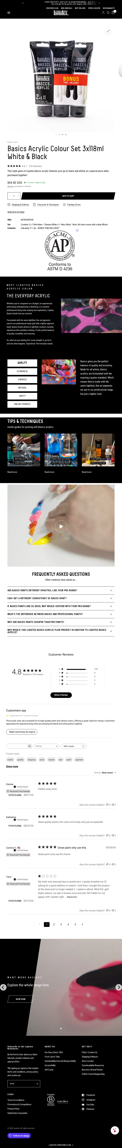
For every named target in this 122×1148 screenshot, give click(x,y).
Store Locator (88, 1061)
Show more (12, 766)
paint (69, 759)
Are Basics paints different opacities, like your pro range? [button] (42, 590)
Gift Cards (49, 1069)
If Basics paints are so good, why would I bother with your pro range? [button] (49, 606)
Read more (72, 897)
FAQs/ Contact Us (89, 1052)
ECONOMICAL (22, 371)
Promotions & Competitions (19, 1104)
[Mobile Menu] (9, 12)
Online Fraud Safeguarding (93, 1074)
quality (20, 759)
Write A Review (61, 695)
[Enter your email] (37, 1083)
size (60, 759)
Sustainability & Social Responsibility (60, 1061)
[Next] (99, 3)
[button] (61, 1145)
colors (10, 759)
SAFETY (22, 396)
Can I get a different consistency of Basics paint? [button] (37, 598)
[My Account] (103, 12)
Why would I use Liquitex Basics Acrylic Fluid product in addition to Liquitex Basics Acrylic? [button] (56, 631)
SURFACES (22, 380)
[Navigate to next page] (82, 924)
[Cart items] (113, 12)
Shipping (10, 186)
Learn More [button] (62, 1101)
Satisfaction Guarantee (17, 1113)
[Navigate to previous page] (39, 924)
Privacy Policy (13, 1108)
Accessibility (50, 1065)
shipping (32, 759)
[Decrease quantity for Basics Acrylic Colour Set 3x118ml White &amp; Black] (10, 195)
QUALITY (22, 363)
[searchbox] (16, 746)
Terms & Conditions (15, 1100)
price (42, 759)
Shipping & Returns (90, 1056)
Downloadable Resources (93, 1065)
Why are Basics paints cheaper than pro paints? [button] (35, 622)
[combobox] (47, 746)
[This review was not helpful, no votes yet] (113, 805)
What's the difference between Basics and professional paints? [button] (45, 614)
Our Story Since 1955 (54, 1052)
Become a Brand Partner (92, 1069)
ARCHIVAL (22, 388)
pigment (79, 759)
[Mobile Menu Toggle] (8, 12)
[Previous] (23, 3)
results (51, 759)
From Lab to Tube (52, 1056)
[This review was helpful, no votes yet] (107, 805)
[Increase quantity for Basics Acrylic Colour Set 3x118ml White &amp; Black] (18, 195)
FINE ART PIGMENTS (22, 404)
